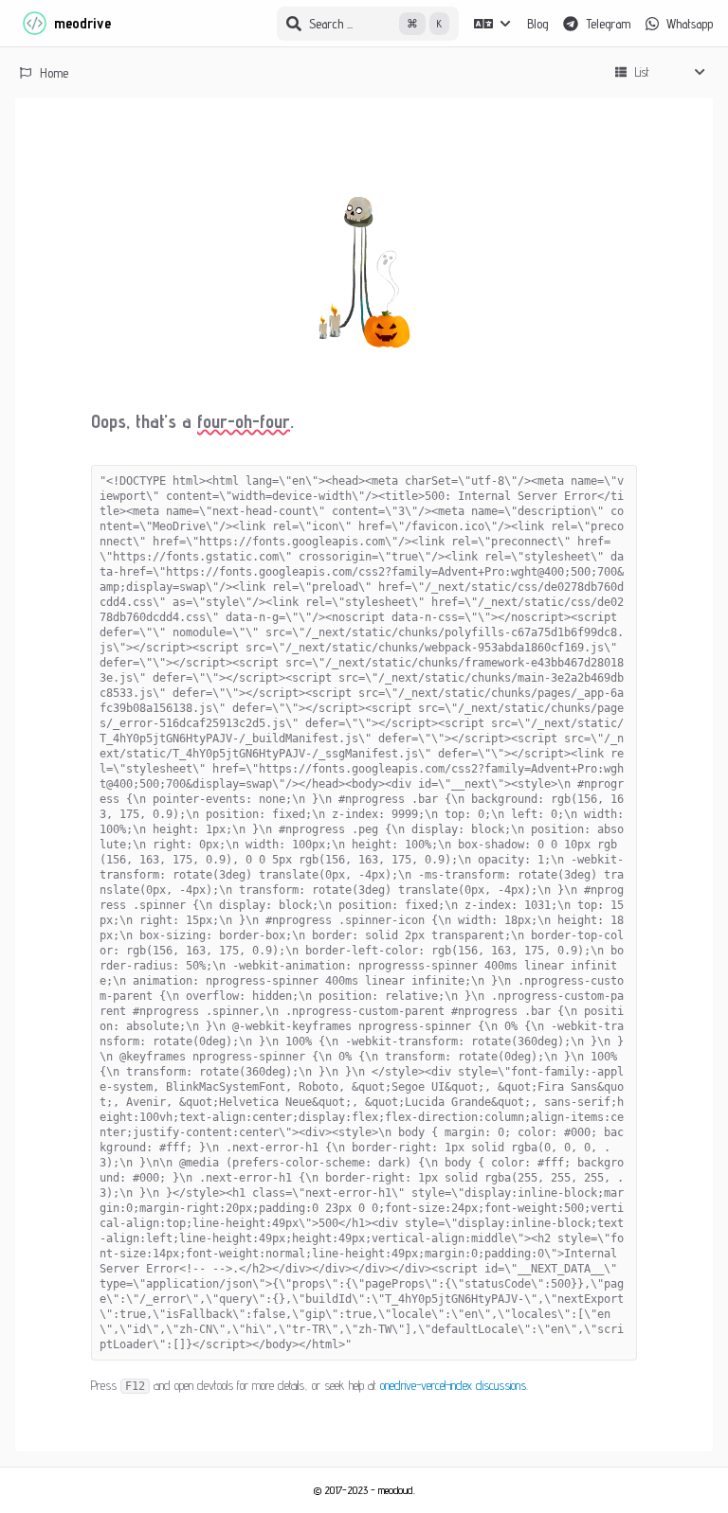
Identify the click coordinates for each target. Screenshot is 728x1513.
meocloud (395, 1490)
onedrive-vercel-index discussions (453, 1385)
